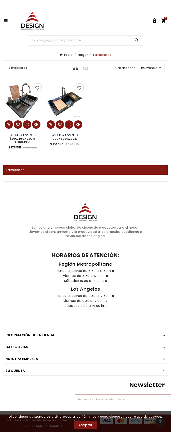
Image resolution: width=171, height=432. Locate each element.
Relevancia (151, 67)
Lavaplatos (15, 170)
